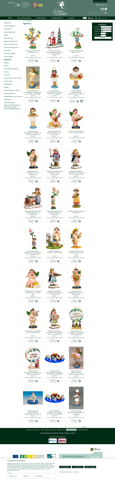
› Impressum (75, 472)
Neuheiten (7, 23)
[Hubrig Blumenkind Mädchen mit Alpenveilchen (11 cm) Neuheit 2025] (33, 249)
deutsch (96, 1)
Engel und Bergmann (11, 47)
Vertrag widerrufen (71, 430)
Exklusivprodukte (10, 53)
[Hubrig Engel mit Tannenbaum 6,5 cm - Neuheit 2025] (33, 169)
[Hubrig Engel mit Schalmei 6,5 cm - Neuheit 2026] (33, 329)
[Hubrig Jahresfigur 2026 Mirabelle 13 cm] (33, 49)
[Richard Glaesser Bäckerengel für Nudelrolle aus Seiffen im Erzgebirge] (33, 88)
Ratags (6, 87)
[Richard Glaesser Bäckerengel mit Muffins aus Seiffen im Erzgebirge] (33, 129)
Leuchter (7, 75)
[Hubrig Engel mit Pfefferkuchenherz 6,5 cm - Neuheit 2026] (76, 289)
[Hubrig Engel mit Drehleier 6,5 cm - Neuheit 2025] (76, 129)
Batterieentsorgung (83, 430)
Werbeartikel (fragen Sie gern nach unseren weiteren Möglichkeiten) (12, 107)
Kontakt (71, 18)
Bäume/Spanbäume (10, 41)
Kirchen (6, 72)
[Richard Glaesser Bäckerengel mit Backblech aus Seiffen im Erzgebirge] (55, 369)
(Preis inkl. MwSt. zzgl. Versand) (33, 57)
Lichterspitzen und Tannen (13, 78)
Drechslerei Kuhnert (11, 44)
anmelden (11, 3)
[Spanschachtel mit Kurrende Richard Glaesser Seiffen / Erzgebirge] (76, 329)
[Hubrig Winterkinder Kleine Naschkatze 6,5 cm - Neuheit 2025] (55, 169)
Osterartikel (8, 84)
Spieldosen (7, 99)
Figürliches (7, 60)
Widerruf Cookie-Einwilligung (57, 437)
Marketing (39, 476)
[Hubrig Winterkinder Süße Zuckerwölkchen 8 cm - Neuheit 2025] (33, 209)
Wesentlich (12, 476)
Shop (10, 18)
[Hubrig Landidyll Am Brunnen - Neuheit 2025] (55, 249)
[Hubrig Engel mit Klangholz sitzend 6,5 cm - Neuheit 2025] (33, 289)
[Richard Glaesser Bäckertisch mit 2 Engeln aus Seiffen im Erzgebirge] (55, 409)
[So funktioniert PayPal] (91, 18)
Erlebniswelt (41, 18)
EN (106, 18)
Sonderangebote (9, 26)
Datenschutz (36, 430)
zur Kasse (25, 6)
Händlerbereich (57, 18)
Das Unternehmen (24, 18)
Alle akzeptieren (65, 467)
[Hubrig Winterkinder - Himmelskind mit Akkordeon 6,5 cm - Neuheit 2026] (55, 329)
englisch (103, 1)
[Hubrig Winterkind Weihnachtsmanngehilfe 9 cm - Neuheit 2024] (55, 49)
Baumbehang (8, 38)
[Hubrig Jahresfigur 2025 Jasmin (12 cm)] (76, 49)
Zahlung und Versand (50, 430)
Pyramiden (7, 29)
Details (31, 61)
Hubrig (6, 63)
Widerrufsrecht (61, 430)
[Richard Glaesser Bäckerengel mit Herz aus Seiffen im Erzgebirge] (55, 88)
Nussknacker (8, 81)
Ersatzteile (7, 50)
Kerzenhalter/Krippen (11, 69)
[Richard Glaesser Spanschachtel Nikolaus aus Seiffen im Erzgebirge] (33, 369)
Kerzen (6, 66)
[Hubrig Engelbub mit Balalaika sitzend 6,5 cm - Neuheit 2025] (55, 129)
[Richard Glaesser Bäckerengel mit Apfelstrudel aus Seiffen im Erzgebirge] (76, 88)
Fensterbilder (8, 57)
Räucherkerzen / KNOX (11, 90)
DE (103, 18)
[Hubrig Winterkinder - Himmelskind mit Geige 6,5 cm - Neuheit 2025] (55, 289)
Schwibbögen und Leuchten (13, 96)
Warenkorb (25, 3)
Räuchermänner (9, 93)
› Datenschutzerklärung (65, 472)
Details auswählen (90, 467)
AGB (42, 430)
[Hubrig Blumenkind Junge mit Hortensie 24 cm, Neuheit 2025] (55, 209)
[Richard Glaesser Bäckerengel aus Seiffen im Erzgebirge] (76, 409)
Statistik (26, 476)
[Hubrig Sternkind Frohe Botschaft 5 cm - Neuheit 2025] (76, 249)
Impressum (29, 430)
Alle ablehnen (77, 467)
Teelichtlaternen (9, 103)
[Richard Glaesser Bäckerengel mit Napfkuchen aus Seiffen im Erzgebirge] (76, 369)
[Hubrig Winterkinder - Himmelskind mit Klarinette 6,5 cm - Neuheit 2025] (76, 169)
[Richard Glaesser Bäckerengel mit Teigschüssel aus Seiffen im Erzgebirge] (33, 409)
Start (24, 21)
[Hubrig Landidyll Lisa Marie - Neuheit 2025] (76, 209)
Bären (6, 35)
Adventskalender (9, 32)
